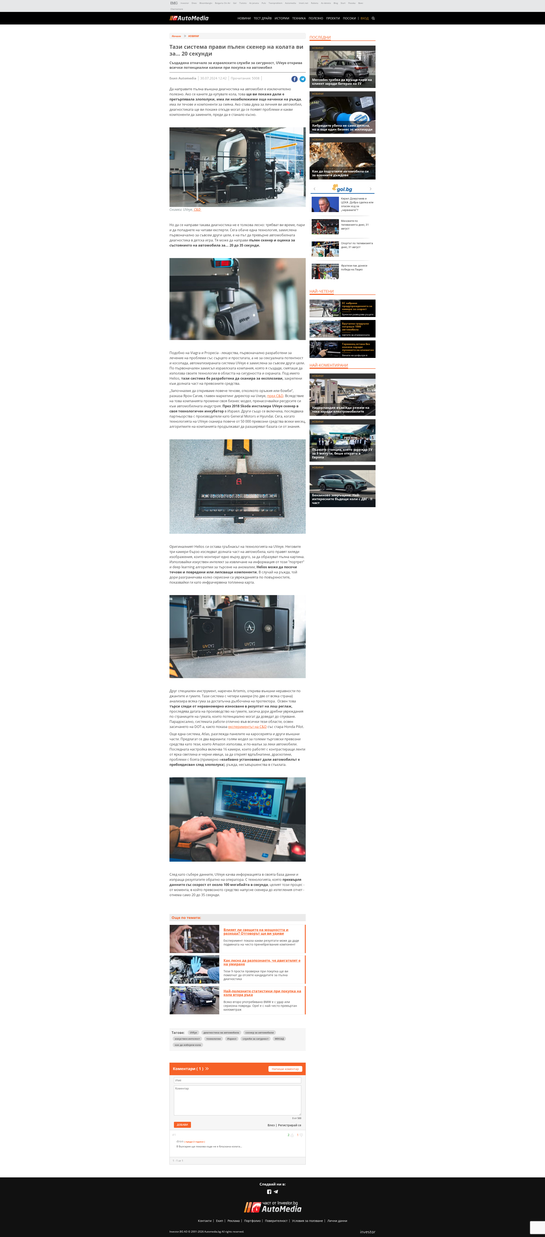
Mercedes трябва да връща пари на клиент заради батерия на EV (342, 81)
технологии (213, 1038)
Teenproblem (275, 2)
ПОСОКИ (349, 18)
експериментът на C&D (247, 726)
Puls (264, 2)
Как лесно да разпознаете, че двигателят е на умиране (262, 962)
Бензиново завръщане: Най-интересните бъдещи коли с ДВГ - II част (342, 499)
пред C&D (275, 395)
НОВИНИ (244, 18)
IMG (174, 3)
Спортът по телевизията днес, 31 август (357, 245)
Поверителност (276, 1221)
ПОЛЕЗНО (316, 18)
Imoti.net (303, 2)
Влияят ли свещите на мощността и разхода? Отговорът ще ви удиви (256, 931)
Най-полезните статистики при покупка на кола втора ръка (262, 993)
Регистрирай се (289, 1125)
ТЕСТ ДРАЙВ (263, 18)
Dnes (194, 2)
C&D (197, 209)
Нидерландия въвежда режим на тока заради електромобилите (340, 409)
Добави (182, 1125)
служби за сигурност (255, 1038)
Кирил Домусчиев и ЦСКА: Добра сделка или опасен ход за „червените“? (357, 204)
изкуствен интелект (187, 1038)
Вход (365, 18)
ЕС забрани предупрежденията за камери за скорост (357, 306)
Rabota (314, 2)
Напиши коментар (285, 1069)
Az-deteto (326, 2)
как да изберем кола (188, 1044)
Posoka (352, 2)
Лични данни (337, 1221)
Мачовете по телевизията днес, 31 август (355, 224)
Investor (185, 2)
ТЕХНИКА (299, 18)
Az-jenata (254, 2)
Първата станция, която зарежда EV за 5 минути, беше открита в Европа (342, 453)
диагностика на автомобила (221, 1032)
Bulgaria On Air (222, 2)
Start (343, 2)
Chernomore (177, 8)
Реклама (234, 1221)
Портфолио (252, 1221)
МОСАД (279, 1038)
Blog (336, 2)
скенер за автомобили (259, 1032)
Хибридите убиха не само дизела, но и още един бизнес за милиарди (342, 127)
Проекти (333, 18)
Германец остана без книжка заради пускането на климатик (358, 347)
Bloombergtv (205, 2)
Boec (360, 2)
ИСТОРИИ (282, 18)
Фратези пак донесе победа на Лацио (354, 267)
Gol (235, 2)
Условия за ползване (307, 1221)
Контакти (205, 1221)
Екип (219, 1221)
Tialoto (243, 2)
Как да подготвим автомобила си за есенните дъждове (340, 173)
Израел (231, 1038)
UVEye (193, 1032)
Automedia (290, 2)
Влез (271, 1125)
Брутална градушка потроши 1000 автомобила (355, 326)
